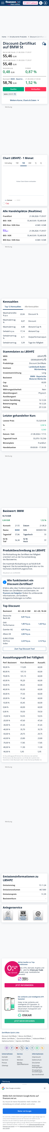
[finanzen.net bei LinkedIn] (27, 1048)
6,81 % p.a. (25, 617)
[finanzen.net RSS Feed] (42, 1048)
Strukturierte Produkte (18, 37)
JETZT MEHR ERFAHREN (24, 1021)
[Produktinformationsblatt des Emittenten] (8, 920)
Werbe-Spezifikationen (23, 1063)
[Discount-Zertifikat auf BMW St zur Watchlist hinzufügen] (44, 43)
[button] (30, 3)
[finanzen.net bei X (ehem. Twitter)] (22, 1048)
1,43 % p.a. (43, 624)
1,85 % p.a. (25, 624)
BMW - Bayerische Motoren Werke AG (37, 377)
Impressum (36, 1057)
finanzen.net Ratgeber (12, 593)
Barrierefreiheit (38, 1075)
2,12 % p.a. (43, 641)
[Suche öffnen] (41, 3)
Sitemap (5, 1066)
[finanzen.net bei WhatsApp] (37, 1048)
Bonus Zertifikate (25, 1036)
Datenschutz (37, 1060)
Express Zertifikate (23, 1041)
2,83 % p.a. (25, 634)
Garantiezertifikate (24, 1038)
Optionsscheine (8, 1041)
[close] (44, 1088)
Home (4, 37)
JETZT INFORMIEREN (24, 985)
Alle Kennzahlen (32, 306)
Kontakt (5, 1057)
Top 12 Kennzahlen (13, 306)
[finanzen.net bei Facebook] (12, 1048)
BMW (17, 530)
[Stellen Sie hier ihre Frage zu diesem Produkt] (38, 915)
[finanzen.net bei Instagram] (7, 1048)
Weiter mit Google (24, 1111)
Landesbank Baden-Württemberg (37, 368)
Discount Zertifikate (9, 1036)
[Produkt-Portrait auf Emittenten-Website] (23, 920)
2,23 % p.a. (25, 641)
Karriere (5, 1060)
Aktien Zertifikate (8, 1038)
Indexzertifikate (38, 1038)
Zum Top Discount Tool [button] (24, 649)
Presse (4, 1063)
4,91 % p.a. (25, 629)
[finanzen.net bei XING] (32, 1048)
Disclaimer (36, 1063)
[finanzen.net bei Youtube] (17, 1048)
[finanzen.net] (12, 2)
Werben (20, 1060)
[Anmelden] (45, 3)
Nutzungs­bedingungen (37, 1066)
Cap (7, 203)
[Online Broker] (13, 4)
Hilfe (19, 1057)
